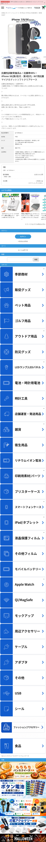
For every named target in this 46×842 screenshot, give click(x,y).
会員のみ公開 (38, 174)
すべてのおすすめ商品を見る (35, 224)
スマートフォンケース (13, 13)
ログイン (31, 183)
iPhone (23, 13)
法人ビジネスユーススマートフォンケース (15, 756)
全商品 (3, 13)
